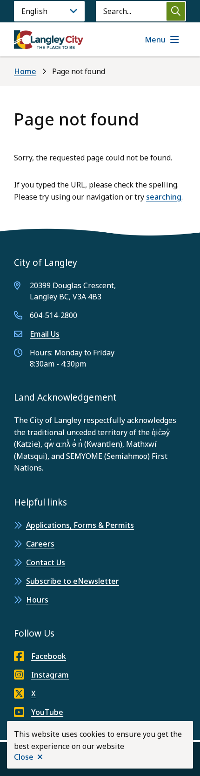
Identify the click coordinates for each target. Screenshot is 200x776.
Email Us (45, 334)
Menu (155, 40)
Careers (40, 544)
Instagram (50, 675)
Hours (37, 600)
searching (163, 197)
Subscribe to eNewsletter (72, 581)
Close (23, 757)
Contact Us (45, 562)
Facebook (48, 656)
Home (25, 71)
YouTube (47, 712)
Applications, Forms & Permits (80, 525)
